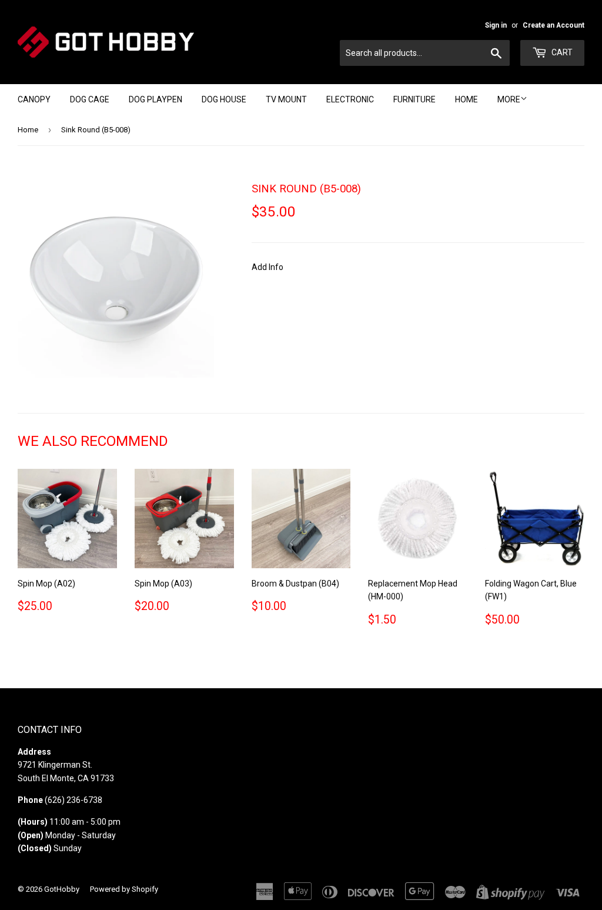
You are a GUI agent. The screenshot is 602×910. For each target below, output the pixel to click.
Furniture (414, 99)
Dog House (224, 99)
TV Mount (286, 99)
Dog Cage (89, 99)
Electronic (350, 99)
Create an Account (553, 25)
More (508, 99)
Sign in (496, 25)
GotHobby (61, 889)
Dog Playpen (155, 99)
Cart (561, 52)
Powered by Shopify (124, 889)
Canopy (34, 99)
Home (466, 99)
